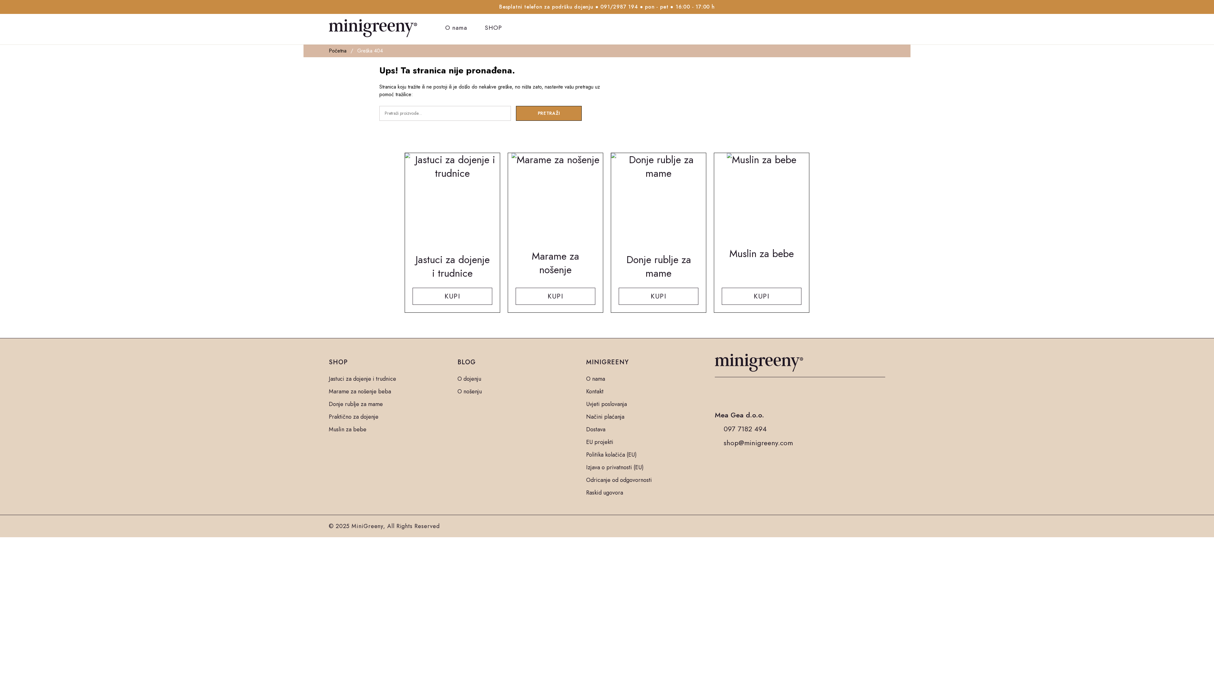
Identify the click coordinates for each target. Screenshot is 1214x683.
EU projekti (599, 442)
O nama (456, 27)
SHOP (493, 27)
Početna (337, 50)
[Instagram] (734, 393)
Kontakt (595, 391)
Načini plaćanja (605, 417)
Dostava (595, 429)
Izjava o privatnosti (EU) (615, 467)
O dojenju (469, 379)
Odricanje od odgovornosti (619, 480)
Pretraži (549, 113)
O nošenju (469, 391)
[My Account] (866, 28)
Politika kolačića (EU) (611, 455)
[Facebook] (719, 393)
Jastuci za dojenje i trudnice (362, 379)
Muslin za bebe (347, 429)
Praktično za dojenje (353, 417)
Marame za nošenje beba (360, 391)
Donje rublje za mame (356, 404)
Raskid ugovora (604, 493)
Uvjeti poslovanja (606, 404)
